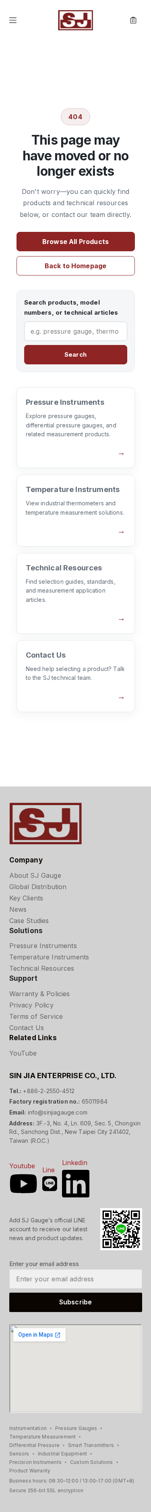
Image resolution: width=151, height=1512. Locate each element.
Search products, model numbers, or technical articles (71, 307)
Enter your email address (44, 1264)
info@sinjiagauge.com (57, 1112)
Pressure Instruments (43, 946)
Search (75, 354)
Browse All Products (75, 242)
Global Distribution (38, 887)
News (18, 909)
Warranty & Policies (39, 994)
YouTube (23, 1053)
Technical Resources (41, 968)
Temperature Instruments (49, 957)
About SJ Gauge (35, 875)
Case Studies (29, 921)
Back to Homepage (76, 266)
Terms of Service (36, 1016)
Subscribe (75, 1302)
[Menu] (13, 20)
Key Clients (26, 898)
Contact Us (26, 1028)
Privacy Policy (31, 1005)
